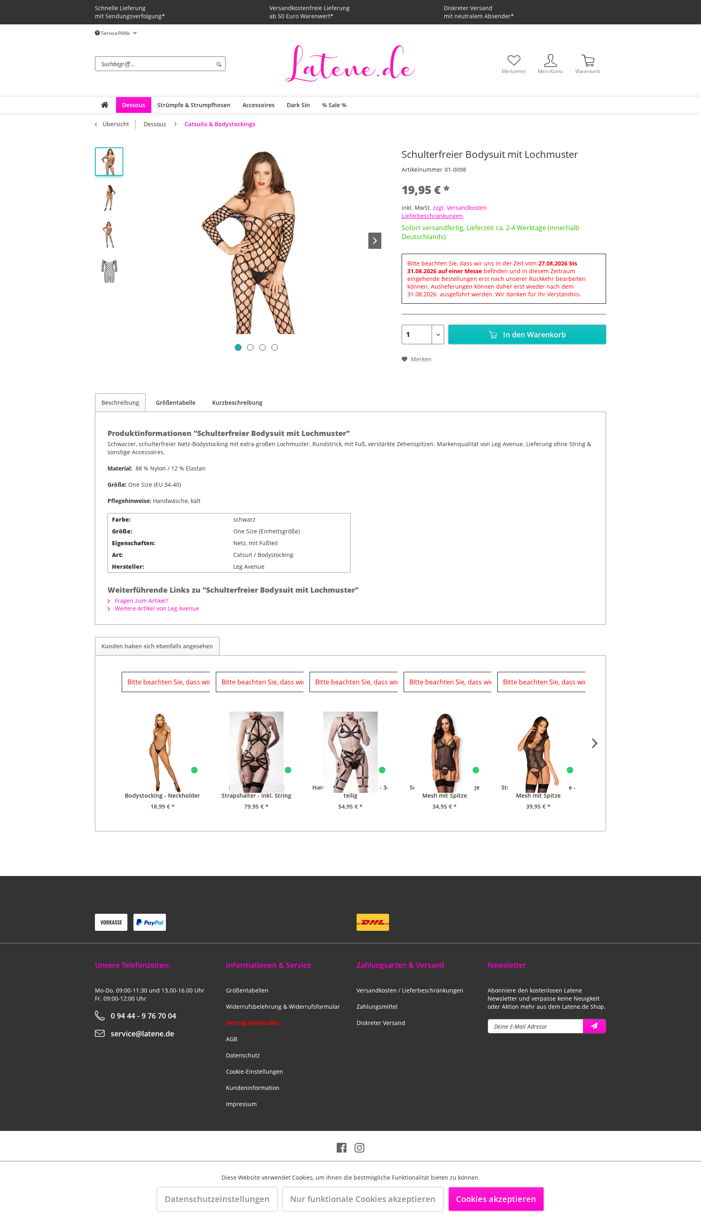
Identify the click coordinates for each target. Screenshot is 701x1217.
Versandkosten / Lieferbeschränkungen (410, 990)
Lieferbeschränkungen (432, 216)
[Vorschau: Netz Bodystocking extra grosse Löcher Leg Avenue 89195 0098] (109, 161)
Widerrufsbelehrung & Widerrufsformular (283, 1006)
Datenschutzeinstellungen (217, 1198)
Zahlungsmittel (377, 1006)
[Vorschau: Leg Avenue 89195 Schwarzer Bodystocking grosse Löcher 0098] (109, 271)
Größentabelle (176, 402)
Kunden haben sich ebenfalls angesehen (157, 646)
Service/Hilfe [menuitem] (115, 33)
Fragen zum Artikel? (140, 600)
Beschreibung (120, 402)
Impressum (241, 1104)
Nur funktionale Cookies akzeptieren (363, 1198)
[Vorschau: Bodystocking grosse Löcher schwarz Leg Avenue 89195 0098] (109, 234)
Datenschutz (243, 1055)
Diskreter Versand (381, 1023)
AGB (231, 1039)
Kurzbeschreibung (237, 402)
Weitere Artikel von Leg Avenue (156, 608)
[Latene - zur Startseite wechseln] (350, 63)
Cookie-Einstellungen (254, 1071)
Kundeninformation (253, 1088)
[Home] (104, 105)
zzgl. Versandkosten (460, 207)
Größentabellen (247, 990)
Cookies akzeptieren (496, 1198)
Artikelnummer (422, 169)
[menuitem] (188, 63)
